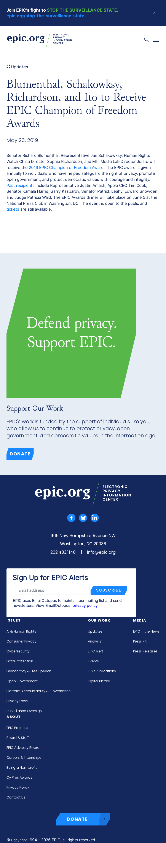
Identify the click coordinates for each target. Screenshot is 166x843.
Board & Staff (17, 737)
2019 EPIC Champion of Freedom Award (66, 167)
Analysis (94, 641)
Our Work (99, 620)
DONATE (77, 819)
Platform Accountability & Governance (38, 691)
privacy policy (85, 605)
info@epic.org (101, 552)
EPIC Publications (102, 671)
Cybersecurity (18, 651)
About (13, 716)
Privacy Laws (17, 700)
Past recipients (20, 185)
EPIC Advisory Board (23, 747)
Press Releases (145, 651)
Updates (95, 631)
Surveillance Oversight (24, 710)
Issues (13, 620)
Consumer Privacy (21, 641)
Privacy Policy (17, 787)
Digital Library (99, 681)
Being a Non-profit (21, 767)
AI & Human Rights (21, 631)
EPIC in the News (146, 631)
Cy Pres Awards (19, 777)
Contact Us (15, 797)
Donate (20, 454)
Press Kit (140, 641)
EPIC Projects (17, 727)
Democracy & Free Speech (28, 671)
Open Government (22, 681)
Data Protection (19, 661)
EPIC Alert (95, 651)
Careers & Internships (24, 757)
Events (93, 661)
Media (139, 620)
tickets (12, 209)
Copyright (19, 840)
